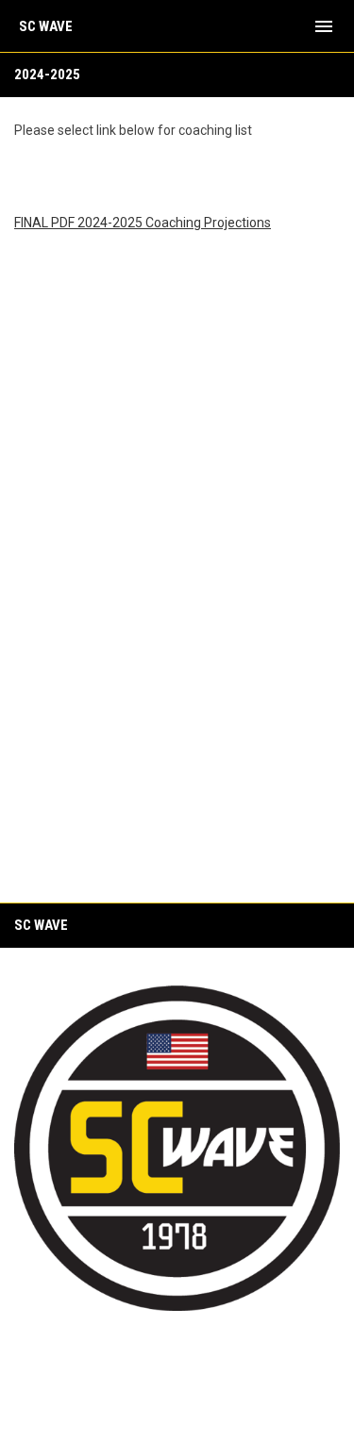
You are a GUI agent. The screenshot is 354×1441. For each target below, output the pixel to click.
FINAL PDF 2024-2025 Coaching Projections (142, 222)
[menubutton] (323, 26)
